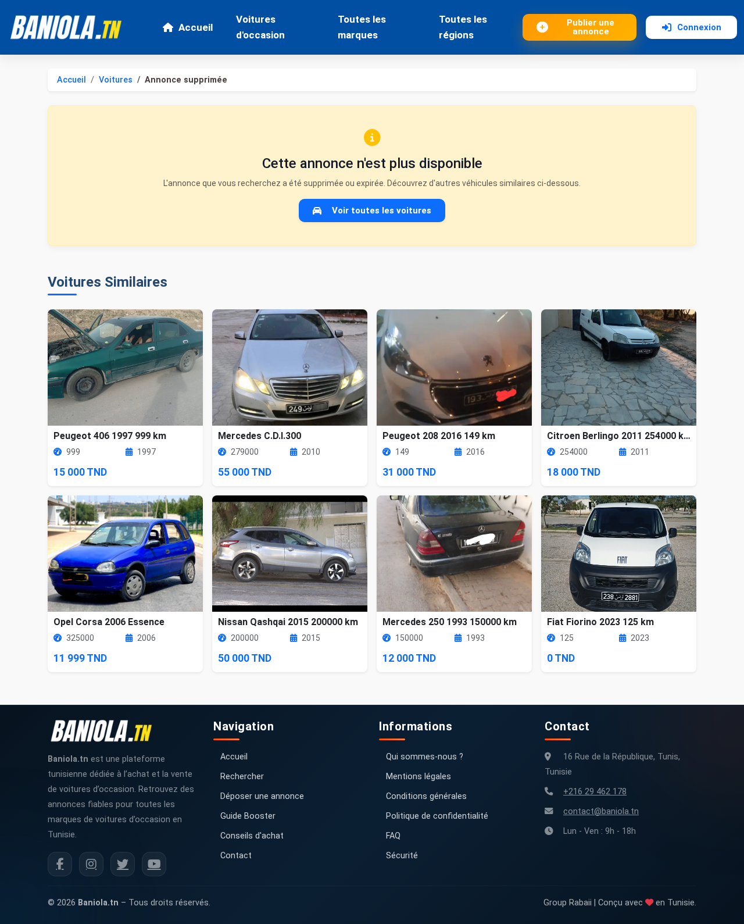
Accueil (195, 27)
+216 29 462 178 (595, 792)
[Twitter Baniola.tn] (122, 864)
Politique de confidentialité (437, 816)
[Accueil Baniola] (71, 27)
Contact (236, 856)
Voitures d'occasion (260, 27)
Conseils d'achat (252, 836)
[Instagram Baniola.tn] (91, 864)
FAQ (393, 836)
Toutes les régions (463, 27)
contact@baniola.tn (601, 811)
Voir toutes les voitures (381, 210)
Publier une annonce (590, 27)
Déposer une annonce (262, 796)
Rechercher (242, 777)
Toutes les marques (362, 27)
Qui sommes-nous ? (424, 757)
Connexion (699, 27)
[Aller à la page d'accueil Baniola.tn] (106, 731)
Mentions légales (418, 777)
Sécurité (402, 856)
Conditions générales (426, 796)
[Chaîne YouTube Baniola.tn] (154, 864)
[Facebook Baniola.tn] (60, 864)
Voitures (116, 80)
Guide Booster (248, 816)
